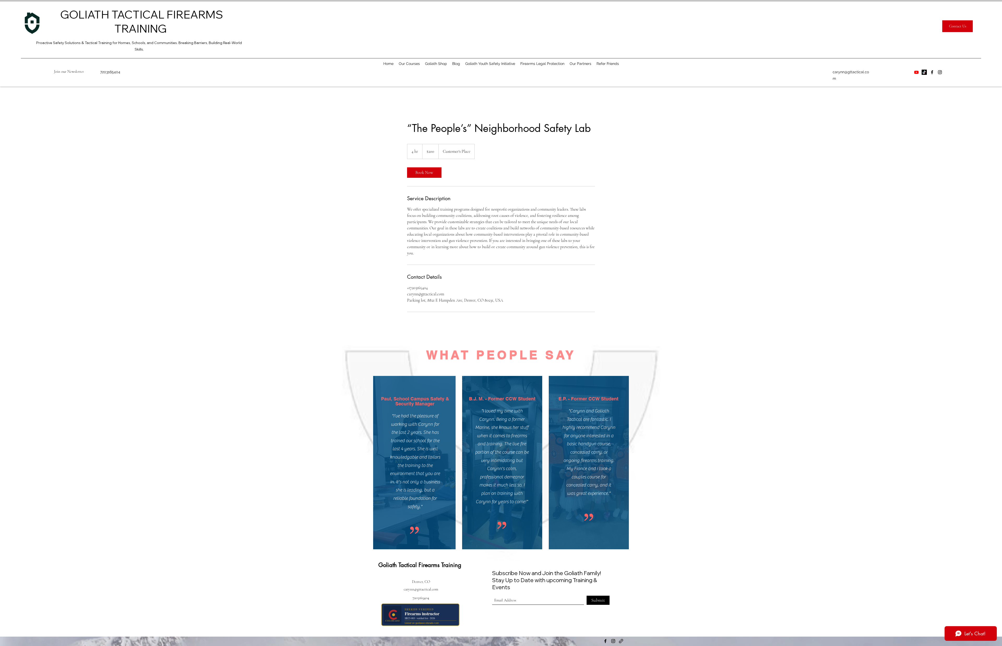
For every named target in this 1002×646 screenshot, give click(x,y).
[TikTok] (924, 72)
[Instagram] (940, 72)
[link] (424, 172)
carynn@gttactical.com (421, 589)
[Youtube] (916, 72)
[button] (68, 71)
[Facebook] (932, 72)
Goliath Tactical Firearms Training (419, 565)
